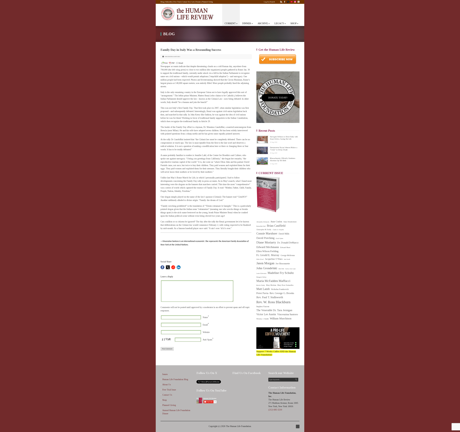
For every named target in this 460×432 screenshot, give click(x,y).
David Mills (284, 234)
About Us (166, 384)
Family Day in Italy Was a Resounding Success (191, 49)
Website (206, 332)
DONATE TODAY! (277, 97)
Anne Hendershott (289, 222)
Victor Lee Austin (266, 314)
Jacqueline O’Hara (273, 259)
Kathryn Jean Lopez (290, 268)
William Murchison (280, 318)
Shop (164, 400)
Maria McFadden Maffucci (273, 281)
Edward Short (285, 247)
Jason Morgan (265, 263)
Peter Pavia (262, 293)
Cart (192, 2)
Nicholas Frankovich (280, 289)
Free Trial (177, 2)
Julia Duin (281, 269)
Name (205, 317)
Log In (266, 2)
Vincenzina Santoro (172, 56)
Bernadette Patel (261, 226)
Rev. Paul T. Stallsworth (269, 297)
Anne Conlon (276, 221)
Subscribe (168, 2)
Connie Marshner (266, 233)
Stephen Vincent (262, 306)
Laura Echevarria (261, 273)
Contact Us (186, 2)
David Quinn (279, 238)
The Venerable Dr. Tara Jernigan (274, 310)
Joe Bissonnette (283, 263)
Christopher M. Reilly (263, 229)
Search (272, 2)
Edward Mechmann (267, 247)
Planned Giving (207, 2)
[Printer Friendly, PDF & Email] (172, 63)
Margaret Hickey (261, 277)
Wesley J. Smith (262, 319)
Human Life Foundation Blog (175, 379)
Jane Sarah (287, 259)
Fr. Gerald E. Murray (267, 255)
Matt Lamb (263, 289)
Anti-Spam (207, 339)
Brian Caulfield (276, 225)
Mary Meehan (271, 285)
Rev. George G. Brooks (282, 293)
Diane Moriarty (266, 242)
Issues (165, 374)
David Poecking (265, 237)
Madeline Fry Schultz (281, 272)
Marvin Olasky (260, 285)
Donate (198, 2)
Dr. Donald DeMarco (288, 242)
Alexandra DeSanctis (262, 222)
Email (205, 325)
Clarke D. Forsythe (278, 229)
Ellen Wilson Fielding (267, 251)
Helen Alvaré (260, 259)
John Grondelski (266, 268)
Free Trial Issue (169, 390)
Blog (162, 2)
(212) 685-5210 (275, 410)
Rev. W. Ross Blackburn (273, 302)
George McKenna (288, 255)
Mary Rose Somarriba (285, 285)
